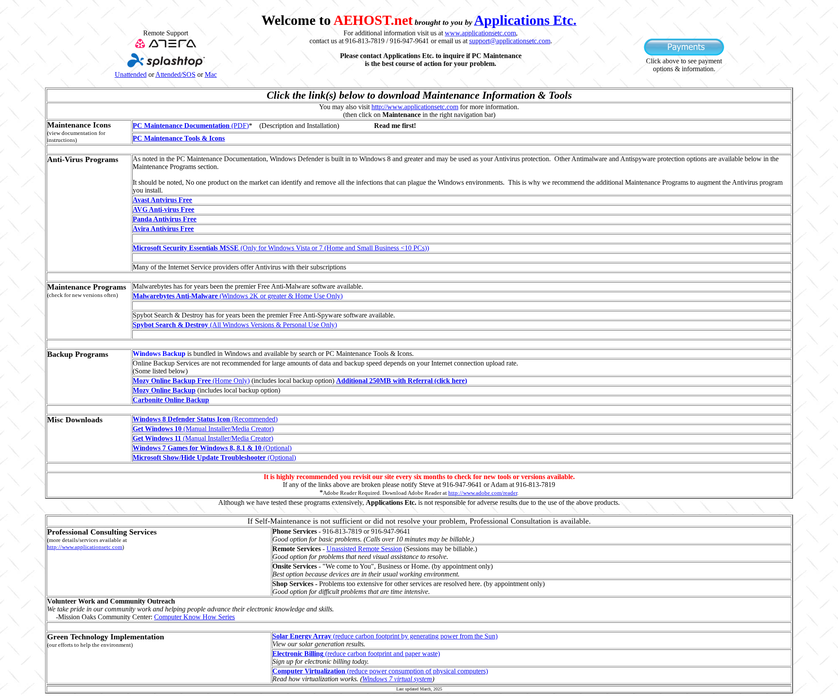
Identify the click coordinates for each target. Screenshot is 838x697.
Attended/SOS (175, 74)
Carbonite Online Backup (171, 400)
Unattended (131, 74)
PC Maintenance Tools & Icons (179, 138)
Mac (211, 74)
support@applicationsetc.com (509, 41)
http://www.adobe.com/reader (482, 493)
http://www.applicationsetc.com (414, 106)
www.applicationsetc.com (480, 33)
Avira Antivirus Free (163, 228)
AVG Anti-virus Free (163, 209)
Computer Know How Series (194, 617)
